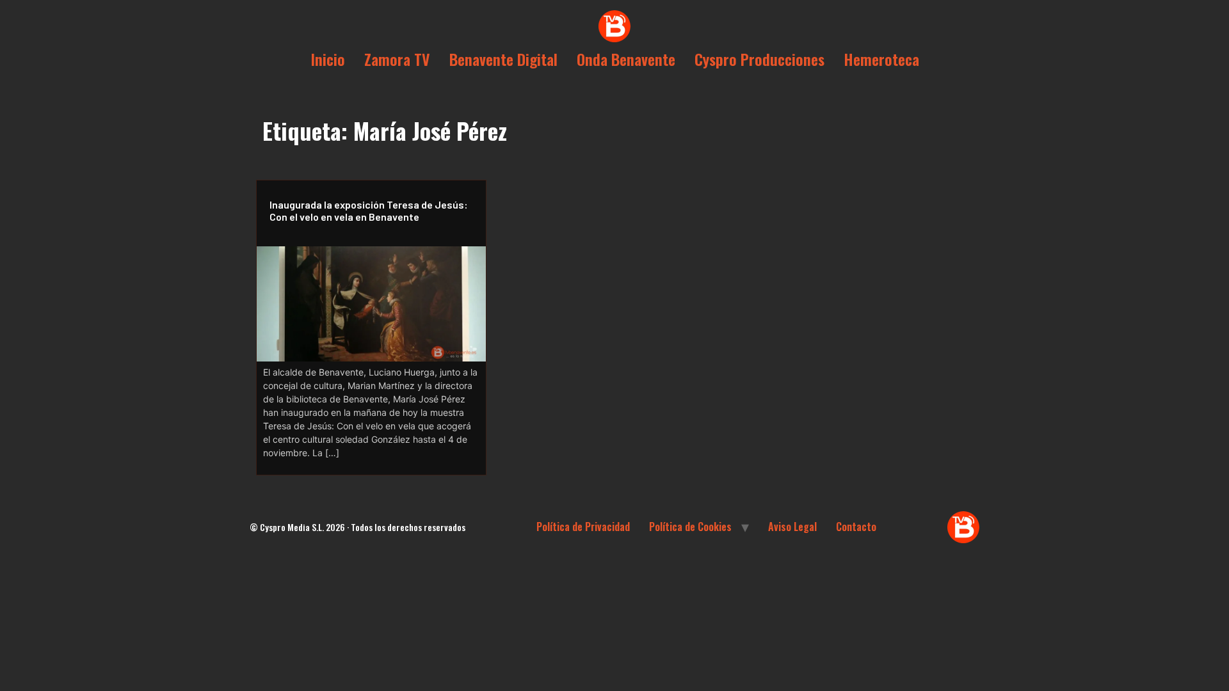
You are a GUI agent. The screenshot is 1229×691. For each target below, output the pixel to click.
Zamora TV (397, 58)
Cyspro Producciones (759, 58)
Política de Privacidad (583, 526)
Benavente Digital (503, 58)
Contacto (856, 526)
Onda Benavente (626, 58)
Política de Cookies (690, 526)
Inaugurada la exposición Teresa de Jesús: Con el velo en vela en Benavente (368, 210)
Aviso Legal (792, 526)
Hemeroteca (881, 58)
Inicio (327, 58)
